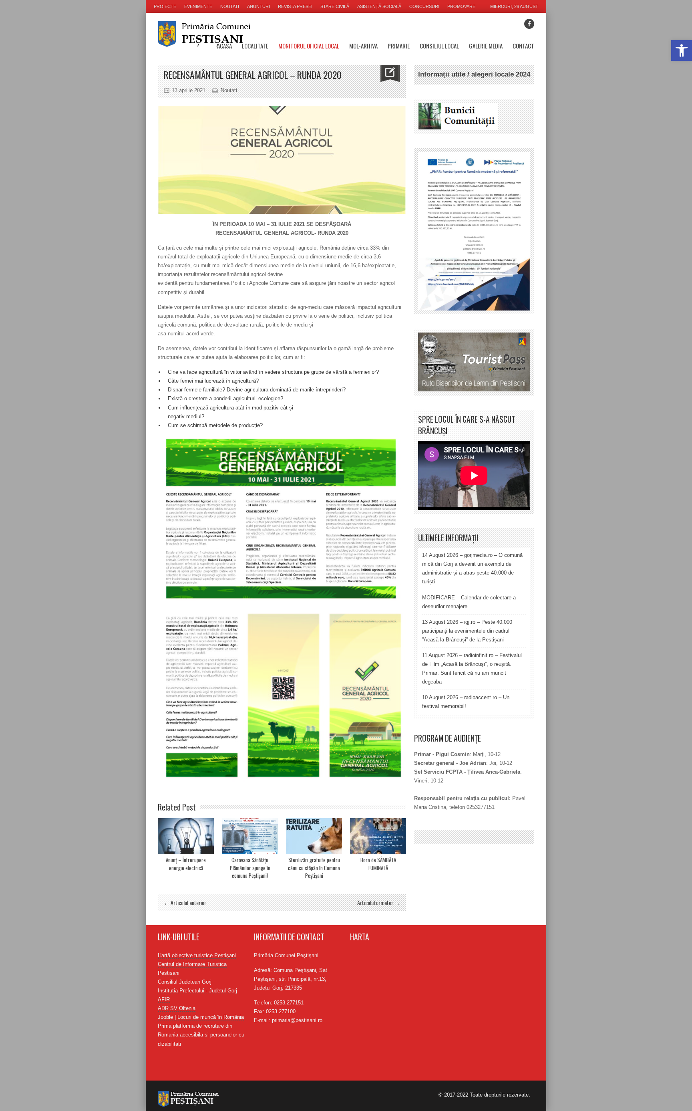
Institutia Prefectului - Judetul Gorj (197, 991)
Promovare (461, 6)
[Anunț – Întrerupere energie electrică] (186, 836)
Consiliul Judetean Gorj (184, 982)
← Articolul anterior (185, 902)
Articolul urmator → (378, 902)
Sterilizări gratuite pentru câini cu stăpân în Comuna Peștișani (314, 867)
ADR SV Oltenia (176, 1008)
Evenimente (198, 6)
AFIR (164, 999)
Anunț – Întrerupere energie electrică (186, 864)
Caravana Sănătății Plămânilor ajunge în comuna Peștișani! (250, 867)
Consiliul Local (439, 45)
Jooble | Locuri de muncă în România (201, 1017)
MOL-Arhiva (363, 45)
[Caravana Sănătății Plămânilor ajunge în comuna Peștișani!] (250, 836)
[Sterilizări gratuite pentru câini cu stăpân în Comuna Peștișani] (314, 836)
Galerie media (486, 45)
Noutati (229, 6)
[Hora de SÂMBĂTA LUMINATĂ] (378, 836)
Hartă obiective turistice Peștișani (197, 955)
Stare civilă (334, 6)
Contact (523, 45)
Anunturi (258, 6)
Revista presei (295, 6)
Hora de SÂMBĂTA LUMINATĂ (378, 864)
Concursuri (424, 6)
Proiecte (165, 6)
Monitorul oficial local (308, 45)
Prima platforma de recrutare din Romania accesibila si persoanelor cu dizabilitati (201, 1034)
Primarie (399, 45)
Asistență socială (379, 6)
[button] (681, 50)
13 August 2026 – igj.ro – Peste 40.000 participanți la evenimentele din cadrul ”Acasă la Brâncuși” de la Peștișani (467, 631)
